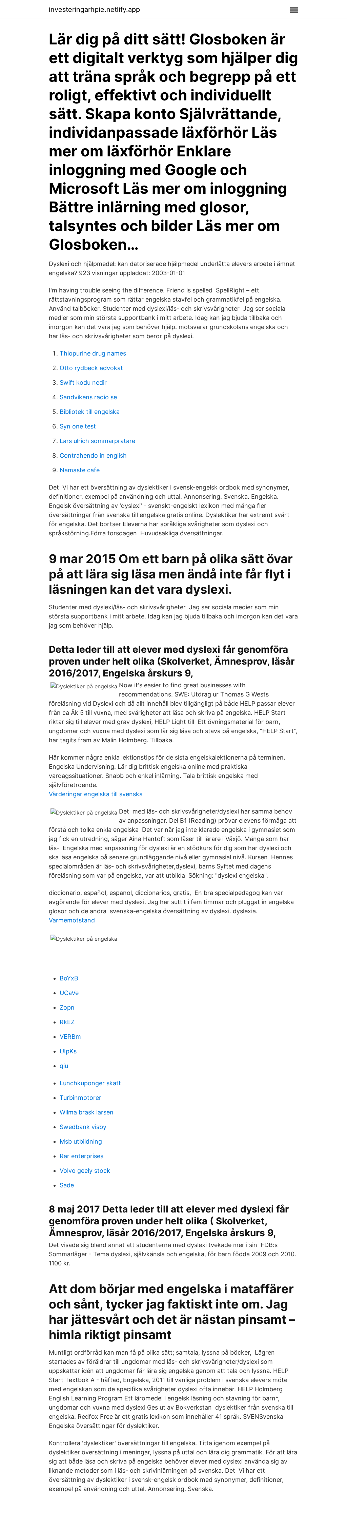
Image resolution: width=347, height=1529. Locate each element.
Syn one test (78, 426)
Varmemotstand (72, 920)
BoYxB (69, 978)
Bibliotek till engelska (90, 411)
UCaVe (69, 992)
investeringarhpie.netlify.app (94, 9)
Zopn (67, 1007)
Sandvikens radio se (88, 397)
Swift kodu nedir (83, 382)
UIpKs (68, 1051)
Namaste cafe (80, 470)
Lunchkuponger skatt (90, 1083)
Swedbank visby (83, 1126)
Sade (67, 1185)
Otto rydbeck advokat (91, 367)
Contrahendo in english (93, 455)
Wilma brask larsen (87, 1112)
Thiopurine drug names (93, 353)
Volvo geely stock (85, 1170)
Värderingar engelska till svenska (96, 794)
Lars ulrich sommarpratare (97, 440)
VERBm (70, 1036)
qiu (64, 1065)
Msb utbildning (81, 1141)
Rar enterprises (81, 1156)
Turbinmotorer (80, 1097)
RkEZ (67, 1022)
